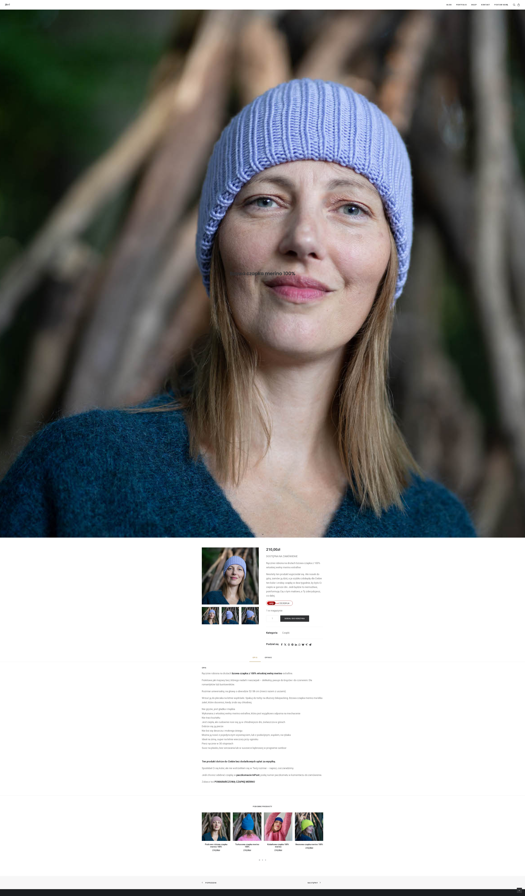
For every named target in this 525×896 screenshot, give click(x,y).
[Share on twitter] (285, 644)
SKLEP (474, 5)
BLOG (449, 5)
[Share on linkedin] (296, 644)
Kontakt (485, 5)
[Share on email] (310, 644)
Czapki (286, 632)
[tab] (269, 658)
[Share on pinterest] (292, 644)
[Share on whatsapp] (299, 644)
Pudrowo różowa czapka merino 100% (216, 845)
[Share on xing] (306, 644)
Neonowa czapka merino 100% (309, 844)
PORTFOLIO (461, 5)
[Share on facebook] (281, 644)
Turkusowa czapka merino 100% (247, 845)
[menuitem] (449, 4)
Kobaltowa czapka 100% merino (278, 845)
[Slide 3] (265, 860)
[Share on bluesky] (303, 644)
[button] (514, 4)
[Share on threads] (288, 644)
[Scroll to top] (519, 890)
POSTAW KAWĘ (501, 5)
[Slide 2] (262, 860)
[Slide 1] (259, 860)
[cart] (518, 4)
